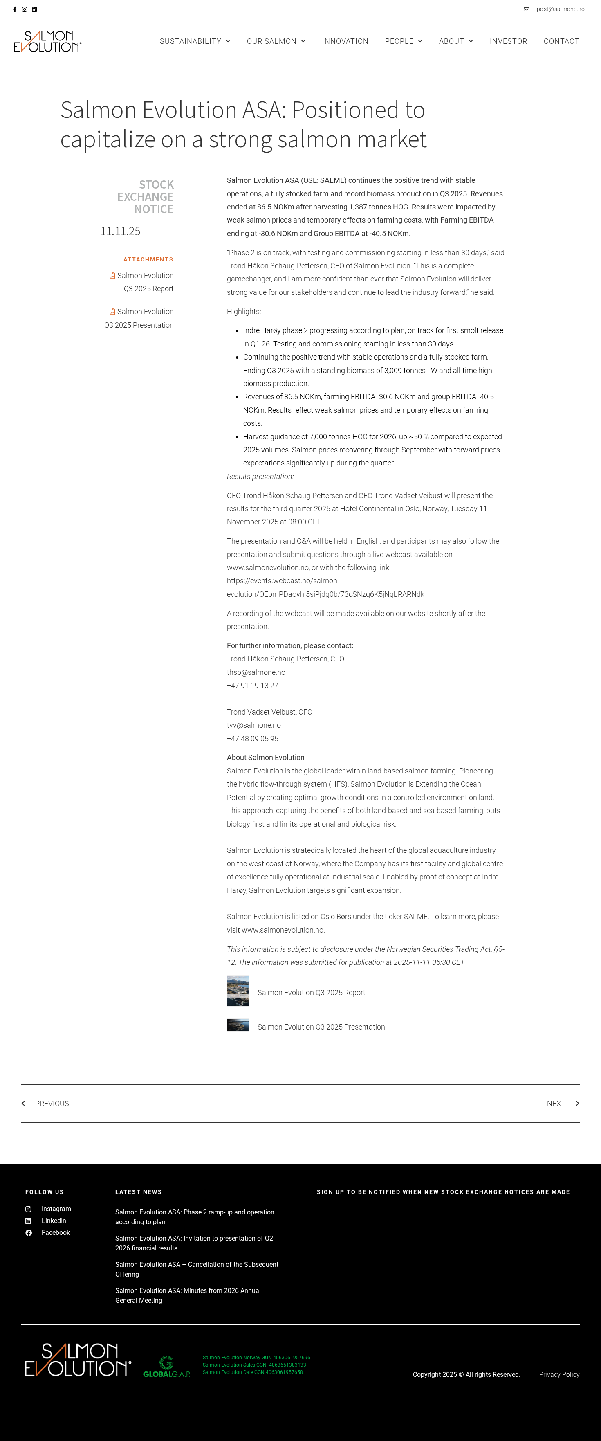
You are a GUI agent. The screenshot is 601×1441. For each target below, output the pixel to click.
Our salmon (272, 41)
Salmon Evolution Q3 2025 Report (312, 992)
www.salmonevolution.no (282, 930)
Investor (508, 41)
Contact (562, 41)
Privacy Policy (559, 1374)
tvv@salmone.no (254, 725)
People (399, 41)
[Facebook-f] (15, 9)
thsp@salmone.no (256, 672)
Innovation (345, 41)
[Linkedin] (34, 9)
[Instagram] (24, 9)
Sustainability (191, 41)
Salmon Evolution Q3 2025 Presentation (321, 1027)
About (451, 41)
